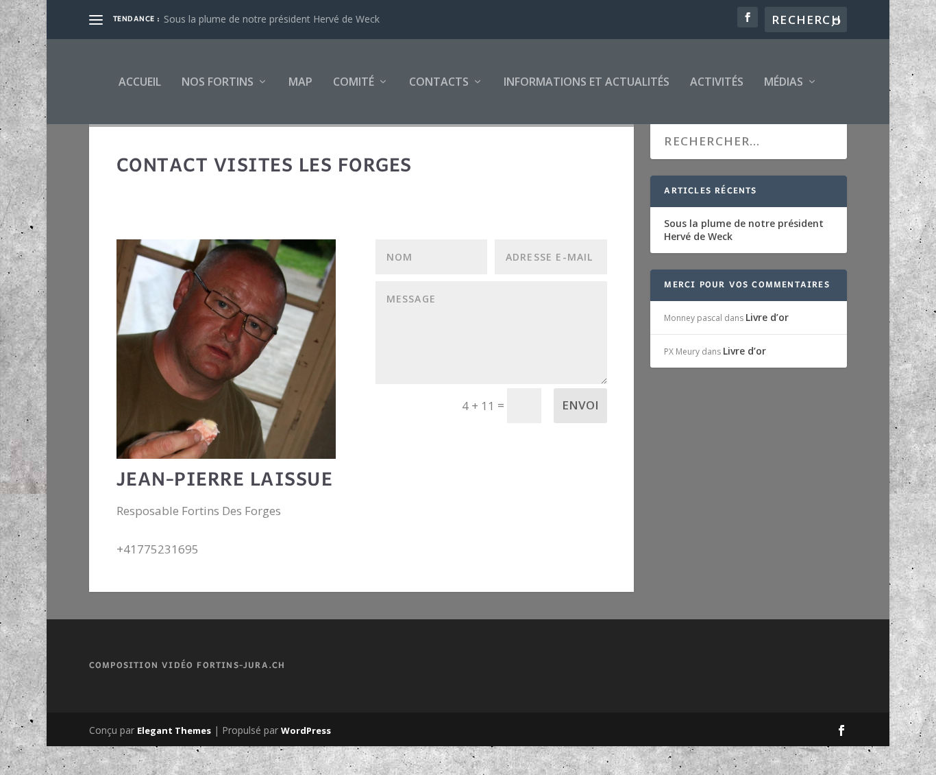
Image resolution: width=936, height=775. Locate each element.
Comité (353, 81)
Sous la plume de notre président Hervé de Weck (272, 18)
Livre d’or (767, 317)
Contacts (439, 81)
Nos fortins (218, 81)
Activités (716, 81)
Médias (783, 81)
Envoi (580, 405)
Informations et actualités (586, 81)
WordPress (306, 730)
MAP (300, 81)
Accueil (140, 81)
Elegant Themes (174, 730)
